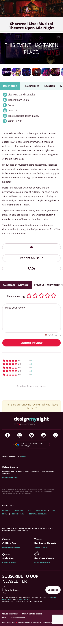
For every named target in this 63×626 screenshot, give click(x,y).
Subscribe (53, 589)
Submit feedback (18, 618)
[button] (31, 360)
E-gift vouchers (9, 563)
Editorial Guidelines (38, 514)
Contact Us (41, 510)
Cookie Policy (18, 514)
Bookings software (11, 547)
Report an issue (31, 258)
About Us (6, 510)
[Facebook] (7, 435)
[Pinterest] (31, 435)
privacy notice (23, 599)
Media (4, 514)
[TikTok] (55, 435)
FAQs (31, 268)
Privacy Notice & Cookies (32, 614)
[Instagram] (19, 435)
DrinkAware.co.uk (10, 477)
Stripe (23, 456)
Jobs (30, 510)
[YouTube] (43, 435)
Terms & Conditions (10, 614)
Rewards (19, 510)
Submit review (31, 343)
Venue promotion (42, 563)
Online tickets (40, 547)
